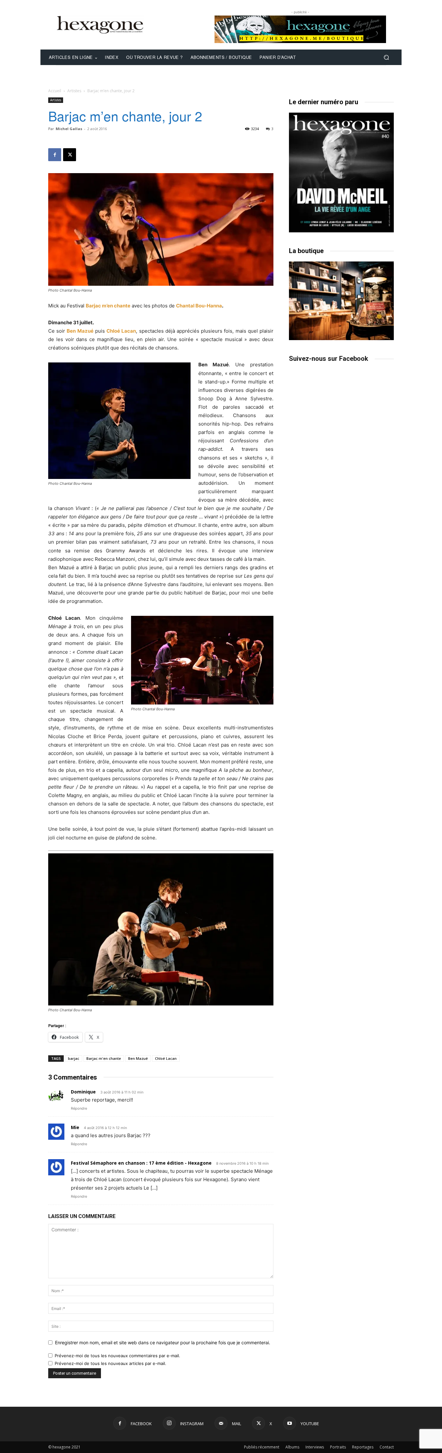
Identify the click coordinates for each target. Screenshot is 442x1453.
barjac (73, 1058)
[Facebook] (54, 154)
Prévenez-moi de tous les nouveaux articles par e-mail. (110, 1363)
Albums (292, 1447)
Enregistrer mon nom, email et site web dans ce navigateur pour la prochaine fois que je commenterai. (162, 1342)
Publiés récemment (261, 1447)
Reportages (362, 1447)
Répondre (79, 1108)
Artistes (74, 91)
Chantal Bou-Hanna (199, 306)
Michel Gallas (69, 128)
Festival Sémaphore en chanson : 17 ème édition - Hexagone (141, 1163)
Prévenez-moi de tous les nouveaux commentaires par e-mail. (117, 1355)
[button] (386, 57)
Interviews (314, 1447)
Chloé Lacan (121, 331)
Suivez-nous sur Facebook (328, 358)
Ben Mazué (80, 331)
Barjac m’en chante (108, 306)
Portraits (338, 1447)
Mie (75, 1127)
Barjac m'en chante (103, 1058)
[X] (69, 154)
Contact (387, 1447)
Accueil (54, 91)
